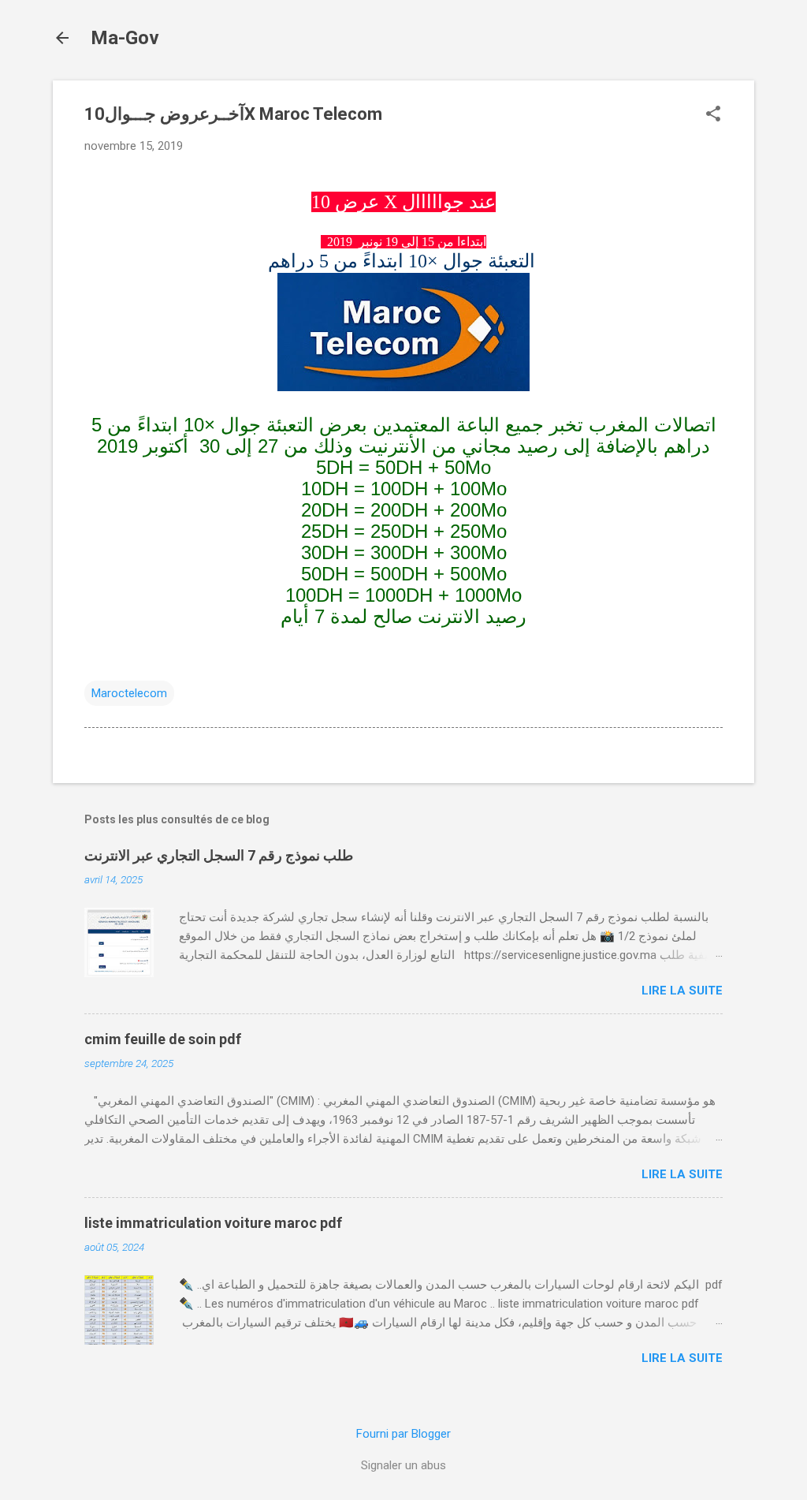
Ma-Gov (125, 38)
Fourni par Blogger (403, 1434)
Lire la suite (682, 990)
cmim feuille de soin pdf (162, 1039)
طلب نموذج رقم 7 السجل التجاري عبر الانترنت (218, 855)
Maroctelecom (129, 693)
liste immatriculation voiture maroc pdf (213, 1223)
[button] (713, 115)
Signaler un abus (403, 1465)
